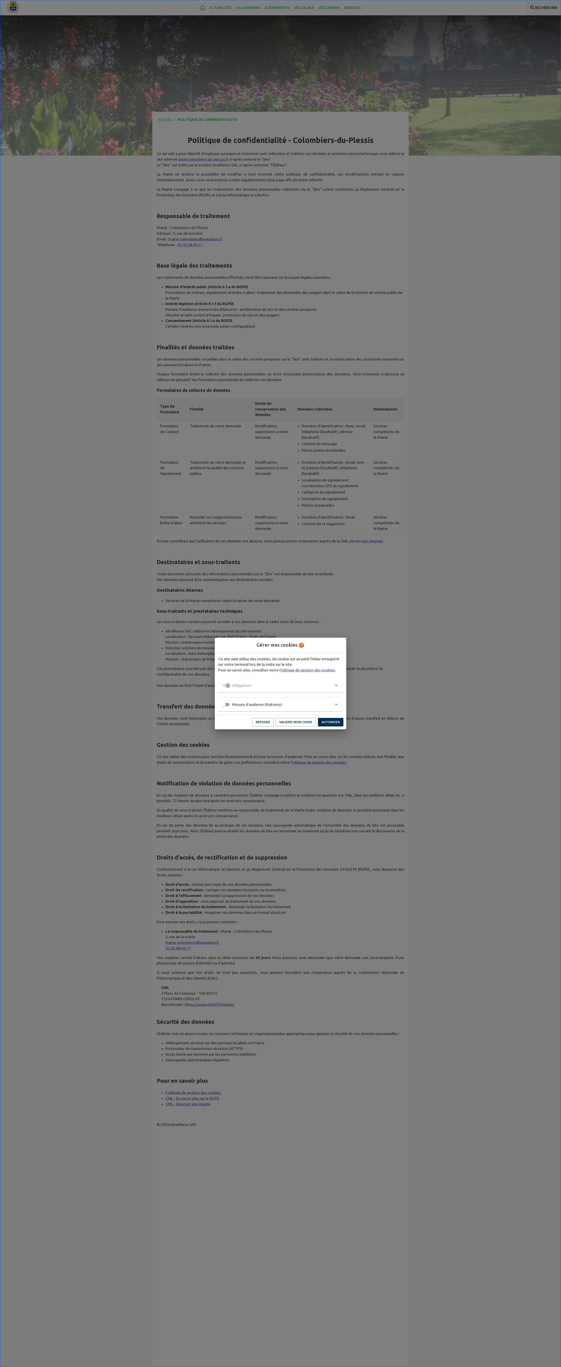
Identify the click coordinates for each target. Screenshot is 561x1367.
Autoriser (330, 722)
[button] (280, 685)
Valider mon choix (295, 722)
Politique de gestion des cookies (307, 670)
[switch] (223, 704)
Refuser (263, 722)
